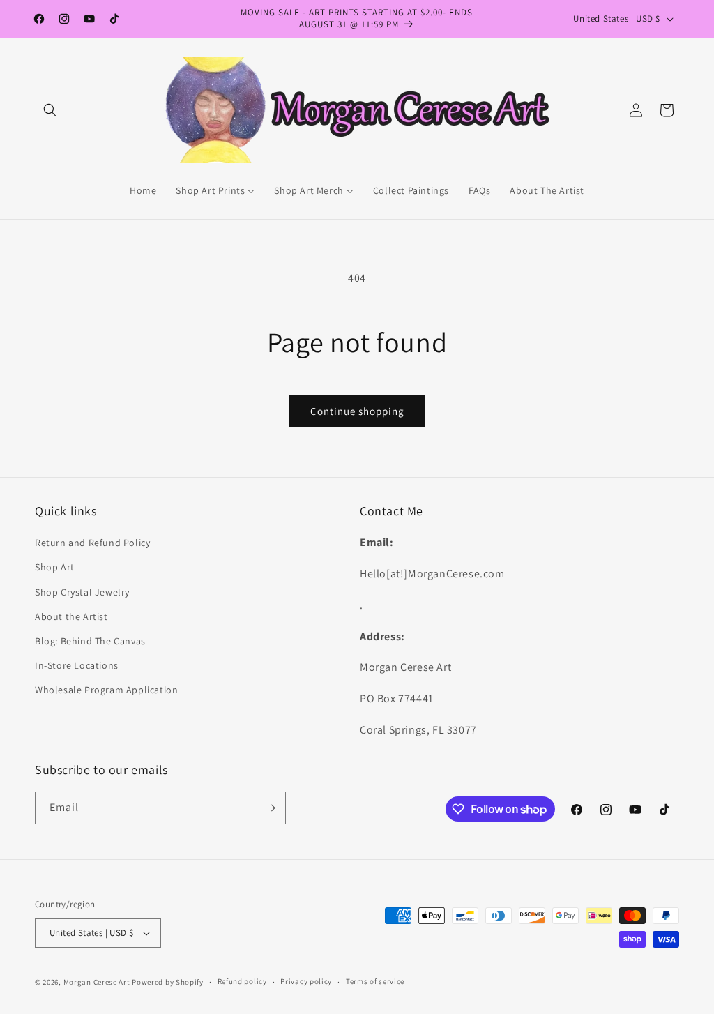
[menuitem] (143, 190)
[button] (50, 110)
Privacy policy (306, 981)
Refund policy (242, 981)
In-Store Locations (77, 665)
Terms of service (375, 981)
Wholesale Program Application (106, 689)
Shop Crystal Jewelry (82, 592)
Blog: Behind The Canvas (90, 641)
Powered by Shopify (168, 982)
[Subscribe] (270, 808)
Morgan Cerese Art (96, 982)
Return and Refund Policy (92, 542)
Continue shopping (357, 411)
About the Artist (71, 616)
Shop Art (55, 567)
